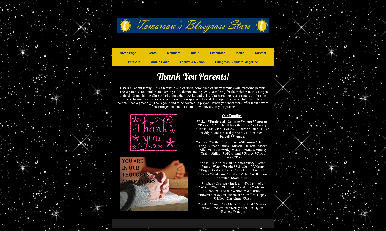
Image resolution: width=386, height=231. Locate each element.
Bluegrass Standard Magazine (236, 62)
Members (173, 53)
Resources (217, 53)
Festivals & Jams (192, 62)
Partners (134, 62)
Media (240, 53)
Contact (260, 53)
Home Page (128, 53)
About (195, 53)
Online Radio (160, 62)
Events (152, 53)
